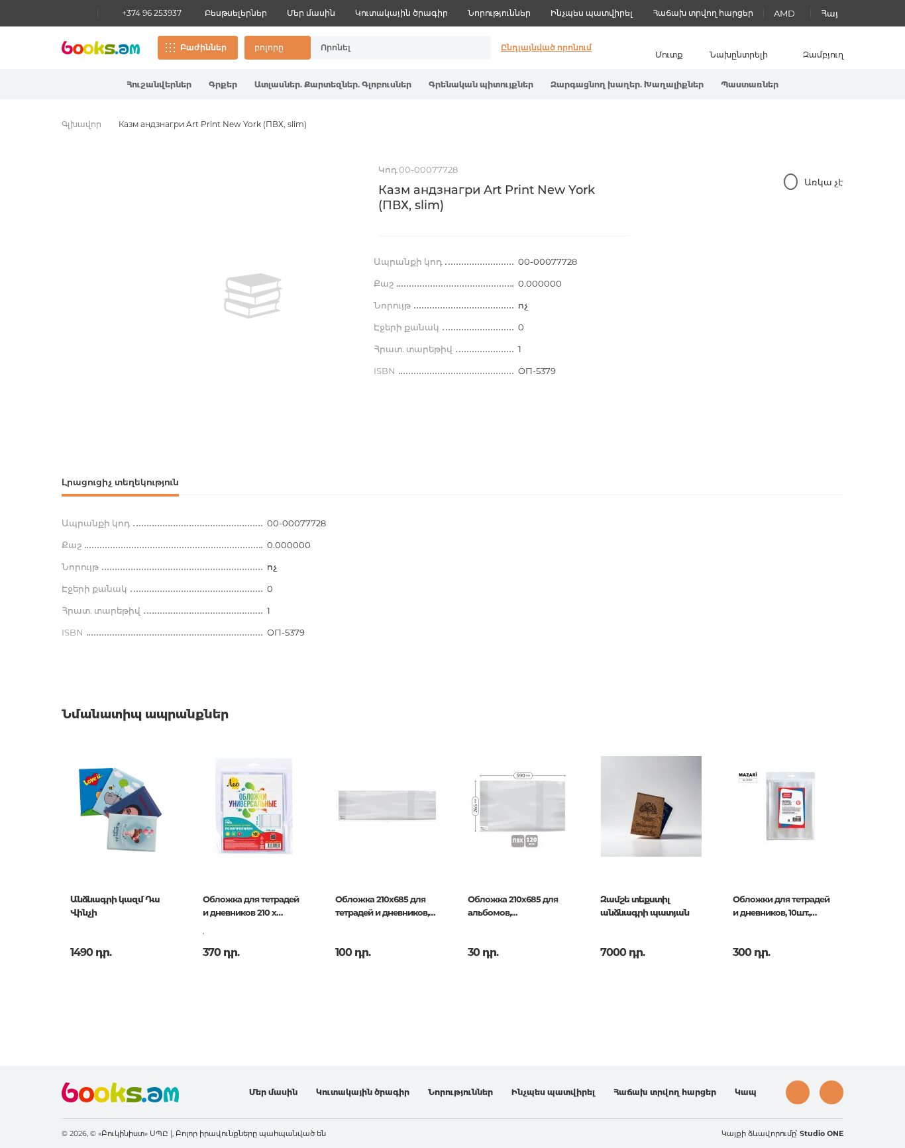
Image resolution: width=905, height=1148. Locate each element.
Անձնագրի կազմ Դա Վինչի (115, 906)
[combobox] (387, 48)
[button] (277, 48)
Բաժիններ (203, 47)
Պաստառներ (749, 84)
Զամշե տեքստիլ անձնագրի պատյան (644, 906)
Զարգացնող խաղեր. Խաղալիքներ (627, 84)
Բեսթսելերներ (236, 13)
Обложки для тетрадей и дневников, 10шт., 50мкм (781, 907)
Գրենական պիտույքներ (481, 84)
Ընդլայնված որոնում (546, 47)
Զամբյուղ (823, 55)
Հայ (829, 13)
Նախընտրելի (739, 55)
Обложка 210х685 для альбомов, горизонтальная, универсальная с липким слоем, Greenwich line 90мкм (513, 907)
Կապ (746, 1092)
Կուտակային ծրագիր (401, 13)
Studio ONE (821, 1133)
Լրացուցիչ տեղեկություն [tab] (120, 482)
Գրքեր (223, 84)
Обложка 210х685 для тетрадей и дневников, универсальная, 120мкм (384, 907)
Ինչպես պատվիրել (592, 13)
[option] (253, 296)
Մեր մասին (311, 13)
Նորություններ (499, 13)
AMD (784, 13)
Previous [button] (72, 847)
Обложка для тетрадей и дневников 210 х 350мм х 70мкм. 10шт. (251, 907)
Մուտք (669, 55)
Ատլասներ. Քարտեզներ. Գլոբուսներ (332, 84)
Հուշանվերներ (159, 84)
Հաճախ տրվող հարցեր (703, 13)
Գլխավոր (81, 124)
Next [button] (832, 847)
